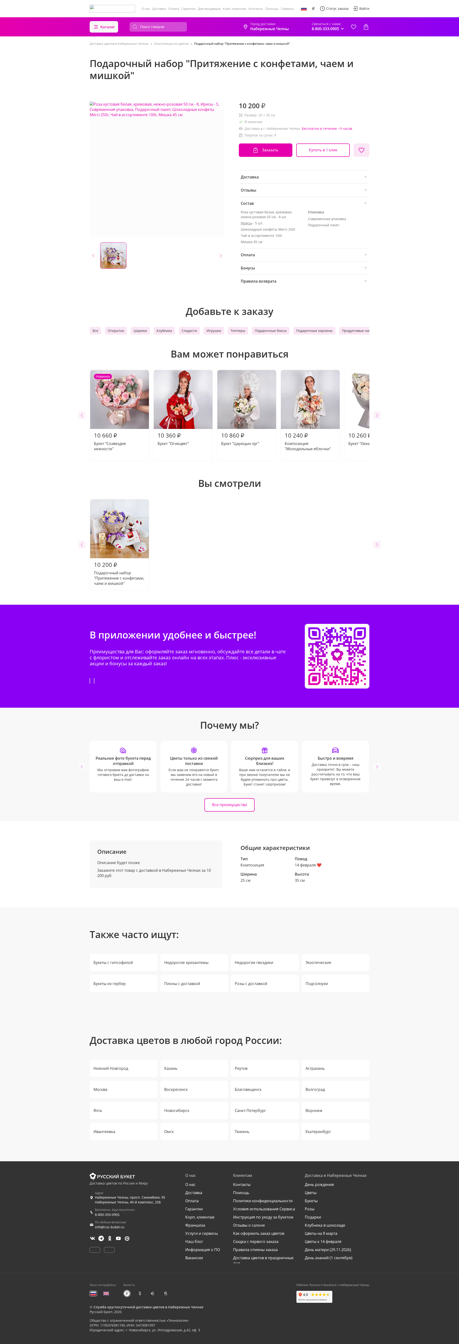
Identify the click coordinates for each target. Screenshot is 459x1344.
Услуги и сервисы (201, 1233)
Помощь (272, 8)
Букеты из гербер (109, 983)
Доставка (159, 8)
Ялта (97, 1110)
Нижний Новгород (110, 1068)
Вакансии (194, 1257)
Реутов (241, 1068)
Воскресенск (176, 1089)
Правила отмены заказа (255, 1249)
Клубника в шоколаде (325, 1225)
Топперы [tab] (238, 330)
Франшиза (195, 1225)
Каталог (107, 26)
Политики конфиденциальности (263, 1200)
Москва (100, 1089)
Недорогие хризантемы (186, 962)
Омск (169, 1131)
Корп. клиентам (234, 8)
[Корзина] (366, 26)
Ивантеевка (104, 1131)
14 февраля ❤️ (308, 865)
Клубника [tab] (164, 330)
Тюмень (242, 1131)
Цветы (311, 1192)
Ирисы (246, 223)
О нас (146, 8)
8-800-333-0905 (107, 1214)
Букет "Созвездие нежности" (110, 412)
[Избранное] (353, 26)
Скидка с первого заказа (256, 1241)
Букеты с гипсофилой (113, 962)
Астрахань (315, 1068)
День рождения (319, 1184)
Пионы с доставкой (182, 983)
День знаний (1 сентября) (328, 1257)
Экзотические (318, 962)
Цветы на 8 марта (321, 1233)
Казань (170, 1068)
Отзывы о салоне (249, 1225)
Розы (309, 1209)
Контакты (256, 8)
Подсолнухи (317, 983)
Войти (364, 8)
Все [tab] (95, 330)
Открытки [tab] (116, 330)
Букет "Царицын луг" (240, 438)
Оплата (173, 8)
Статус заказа (337, 8)
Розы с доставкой (251, 983)
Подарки (313, 1217)
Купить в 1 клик (323, 150)
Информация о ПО (202, 1249)
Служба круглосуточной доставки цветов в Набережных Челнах (148, 1307)
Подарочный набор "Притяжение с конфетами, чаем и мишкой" (119, 573)
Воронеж (314, 1110)
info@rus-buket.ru (109, 1227)
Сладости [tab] (189, 330)
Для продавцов (209, 8)
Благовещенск (248, 1089)
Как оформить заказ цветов (258, 1233)
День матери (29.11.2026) (328, 1249)
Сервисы (287, 8)
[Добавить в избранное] (361, 150)
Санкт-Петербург (250, 1110)
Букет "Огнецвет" (173, 438)
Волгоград (315, 1089)
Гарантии (188, 8)
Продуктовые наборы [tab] (359, 330)
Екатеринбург (318, 1131)
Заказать (270, 150)
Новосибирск (176, 1110)
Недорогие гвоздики (254, 962)
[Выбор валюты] (313, 8)
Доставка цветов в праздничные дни (263, 1260)
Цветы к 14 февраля (323, 1241)
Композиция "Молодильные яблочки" (308, 441)
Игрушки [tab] (214, 330)
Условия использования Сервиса (264, 1209)
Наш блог (194, 1241)
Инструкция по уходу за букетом (263, 1217)
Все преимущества (229, 804)
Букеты (311, 1200)
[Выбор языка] (304, 8)
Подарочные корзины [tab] (314, 330)
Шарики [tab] (140, 330)
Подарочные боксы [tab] (271, 330)
